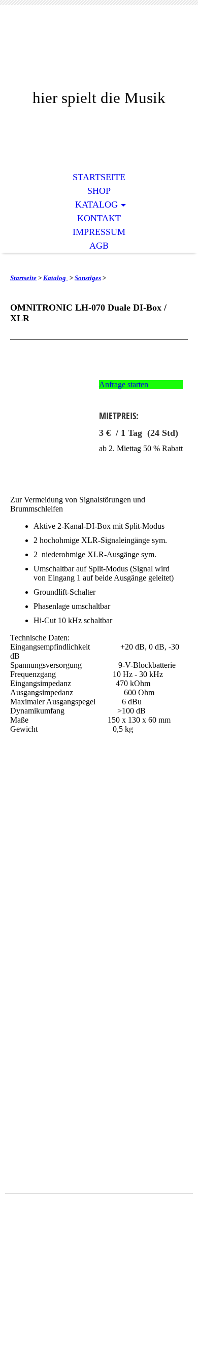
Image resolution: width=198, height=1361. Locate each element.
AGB (99, 246)
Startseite (99, 177)
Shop (99, 191)
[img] (99, 54)
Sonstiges (88, 278)
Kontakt (99, 218)
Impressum (99, 232)
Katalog (96, 204)
